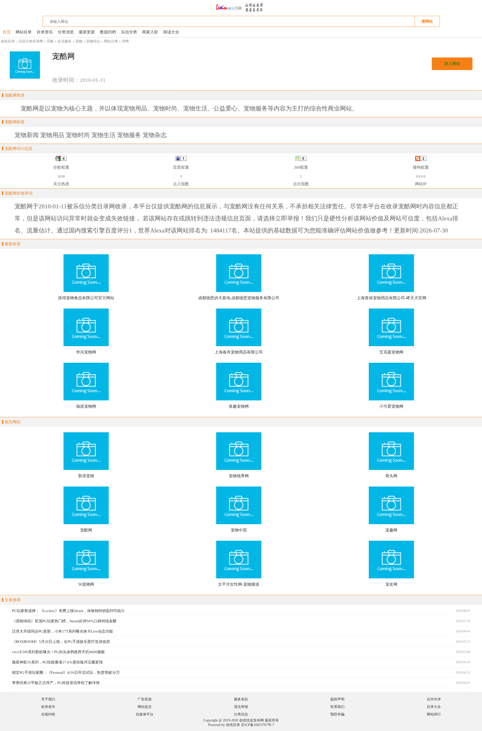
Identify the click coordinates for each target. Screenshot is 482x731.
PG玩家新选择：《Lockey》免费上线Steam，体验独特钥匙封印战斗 (68, 611)
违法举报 (241, 707)
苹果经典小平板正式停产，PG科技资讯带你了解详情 (56, 683)
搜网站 (427, 21)
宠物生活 (103, 135)
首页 (7, 32)
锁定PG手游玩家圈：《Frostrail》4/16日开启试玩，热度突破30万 (66, 673)
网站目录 (24, 32)
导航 (50, 41)
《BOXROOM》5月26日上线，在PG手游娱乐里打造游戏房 (61, 642)
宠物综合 (93, 41)
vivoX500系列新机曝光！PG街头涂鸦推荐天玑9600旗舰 (58, 652)
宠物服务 (129, 135)
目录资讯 (45, 32)
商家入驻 (150, 32)
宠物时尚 (78, 135)
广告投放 (145, 699)
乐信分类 (129, 32)
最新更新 (87, 32)
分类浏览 (66, 32)
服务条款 (241, 699)
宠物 (78, 41)
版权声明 (337, 699)
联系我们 (337, 707)
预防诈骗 (337, 714)
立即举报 (287, 218)
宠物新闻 (27, 135)
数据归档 (108, 32)
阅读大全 (171, 32)
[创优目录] (241, 14)
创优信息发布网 (251, 720)
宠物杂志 (155, 135)
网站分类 (111, 41)
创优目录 (233, 725)
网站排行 (434, 714)
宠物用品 (52, 135)
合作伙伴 (434, 699)
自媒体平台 (144, 714)
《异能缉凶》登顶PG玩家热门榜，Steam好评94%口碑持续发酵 (64, 621)
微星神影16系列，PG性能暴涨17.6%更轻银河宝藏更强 (57, 662)
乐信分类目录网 (30, 41)
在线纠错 (48, 714)
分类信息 (241, 714)
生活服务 (64, 41)
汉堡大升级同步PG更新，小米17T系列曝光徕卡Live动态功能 (62, 631)
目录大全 (434, 707)
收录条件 (48, 707)
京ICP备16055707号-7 (257, 725)
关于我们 (48, 699)
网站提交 (145, 707)
